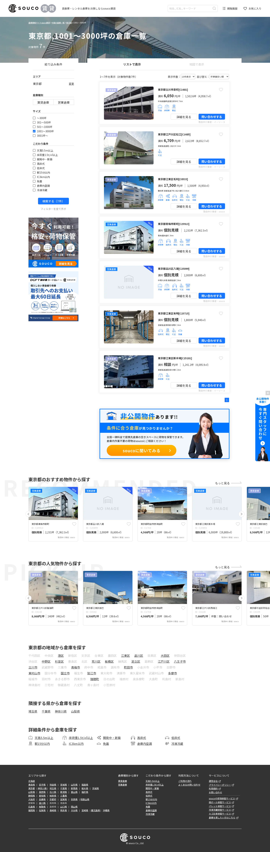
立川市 (32, 667)
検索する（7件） (53, 201)
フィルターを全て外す (53, 209)
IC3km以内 (43, 177)
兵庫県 (42, 799)
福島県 (85, 784)
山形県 (74, 784)
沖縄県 (106, 810)
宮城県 (63, 784)
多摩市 (172, 673)
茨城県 (95, 788)
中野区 (46, 661)
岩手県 (42, 784)
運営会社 (213, 781)
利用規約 (213, 788)
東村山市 (34, 673)
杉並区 (59, 661)
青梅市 (75, 667)
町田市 (128, 667)
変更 (71, 83)
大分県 (74, 810)
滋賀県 (63, 799)
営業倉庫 (64, 102)
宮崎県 (85, 810)
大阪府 (31, 799)
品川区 (138, 655)
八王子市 (180, 661)
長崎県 (53, 810)
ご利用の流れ (185, 781)
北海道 (31, 781)
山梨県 (75, 711)
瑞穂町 (94, 679)
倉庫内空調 (43, 185)
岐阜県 (53, 795)
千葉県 (46, 711)
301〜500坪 (44, 122)
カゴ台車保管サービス (220, 813)
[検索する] (214, 8)
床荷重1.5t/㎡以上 (47, 155)
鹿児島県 (95, 810)
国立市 (65, 673)
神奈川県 (61, 711)
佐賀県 (42, 810)
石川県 (53, 792)
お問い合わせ (215, 792)
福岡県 (31, 810)
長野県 (42, 792)
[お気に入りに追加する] (221, 89)
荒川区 (96, 661)
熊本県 (63, 810)
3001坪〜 (42, 135)
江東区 (125, 655)
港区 (61, 655)
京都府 (53, 799)
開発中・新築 (44, 159)
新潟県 (63, 792)
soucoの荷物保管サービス (222, 798)
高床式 (41, 163)
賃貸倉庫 (43, 102)
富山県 (74, 792)
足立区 (135, 661)
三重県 (63, 795)
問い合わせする (211, 116)
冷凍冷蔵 (42, 190)
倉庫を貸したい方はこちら (222, 817)
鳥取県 (42, 806)
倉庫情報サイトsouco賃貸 (39, 22)
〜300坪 (41, 118)
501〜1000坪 (44, 127)
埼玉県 (32, 711)
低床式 (41, 168)
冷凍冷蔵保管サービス (220, 809)
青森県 (31, 784)
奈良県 (74, 799)
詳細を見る (184, 117)
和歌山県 (84, 799)
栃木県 (85, 788)
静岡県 (31, 795)
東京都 (69, 22)
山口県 (63, 806)
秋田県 (53, 784)
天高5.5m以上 (45, 150)
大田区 (165, 655)
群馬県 (74, 788)
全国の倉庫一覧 (58, 22)
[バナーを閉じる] (268, 393)
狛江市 (91, 673)
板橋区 (109, 661)
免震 (39, 181)
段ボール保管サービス (220, 802)
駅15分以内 (43, 172)
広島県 (31, 806)
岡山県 (74, 806)
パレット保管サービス (220, 806)
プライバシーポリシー (220, 784)
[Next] (241, 514)
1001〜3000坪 (45, 131)
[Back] (28, 514)
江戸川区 (164, 661)
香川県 (42, 803)
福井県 (85, 792)
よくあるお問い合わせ (189, 784)
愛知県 (42, 795)
